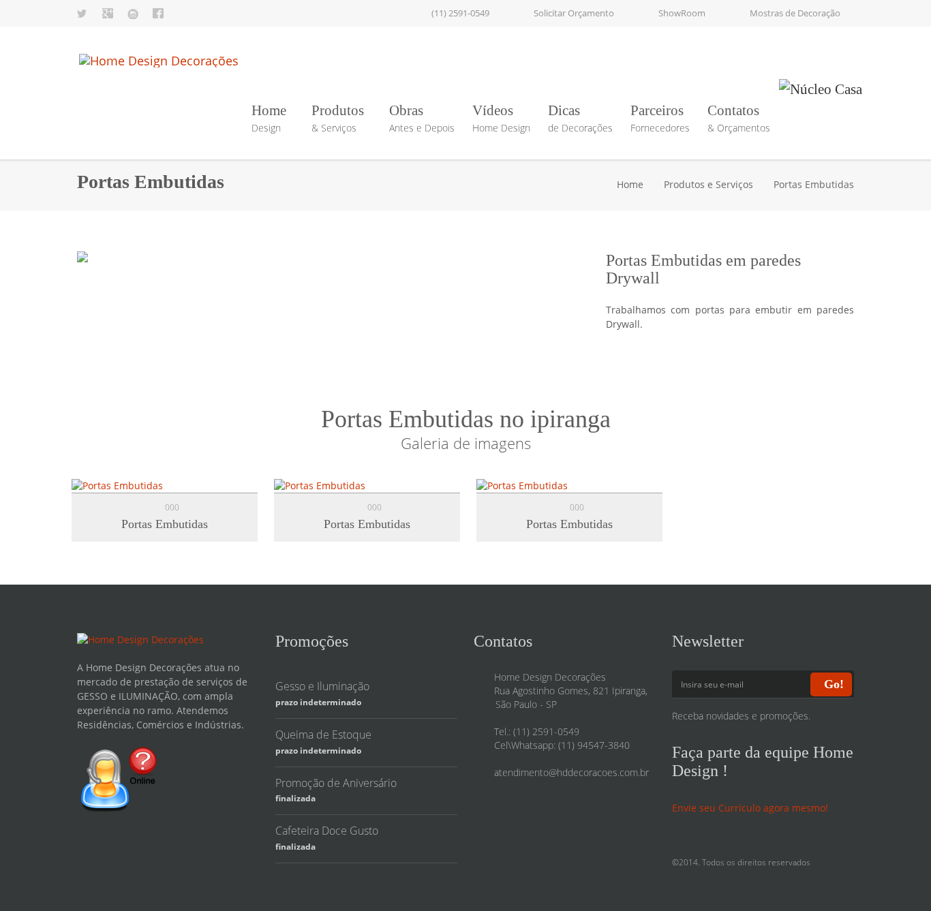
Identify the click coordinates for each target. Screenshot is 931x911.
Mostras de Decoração (795, 13)
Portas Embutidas (164, 524)
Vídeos (501, 118)
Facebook (158, 13)
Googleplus (107, 13)
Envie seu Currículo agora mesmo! (750, 807)
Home (268, 118)
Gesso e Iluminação (322, 686)
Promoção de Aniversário (336, 782)
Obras (422, 118)
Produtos (337, 118)
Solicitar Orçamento (574, 13)
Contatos (738, 118)
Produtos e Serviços (708, 184)
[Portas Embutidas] (117, 484)
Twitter (82, 13)
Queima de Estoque (323, 734)
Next (566, 260)
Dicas (580, 118)
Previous (101, 260)
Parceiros (660, 118)
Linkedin (132, 13)
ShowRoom (681, 13)
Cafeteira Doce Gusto (326, 830)
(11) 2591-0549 (460, 13)
